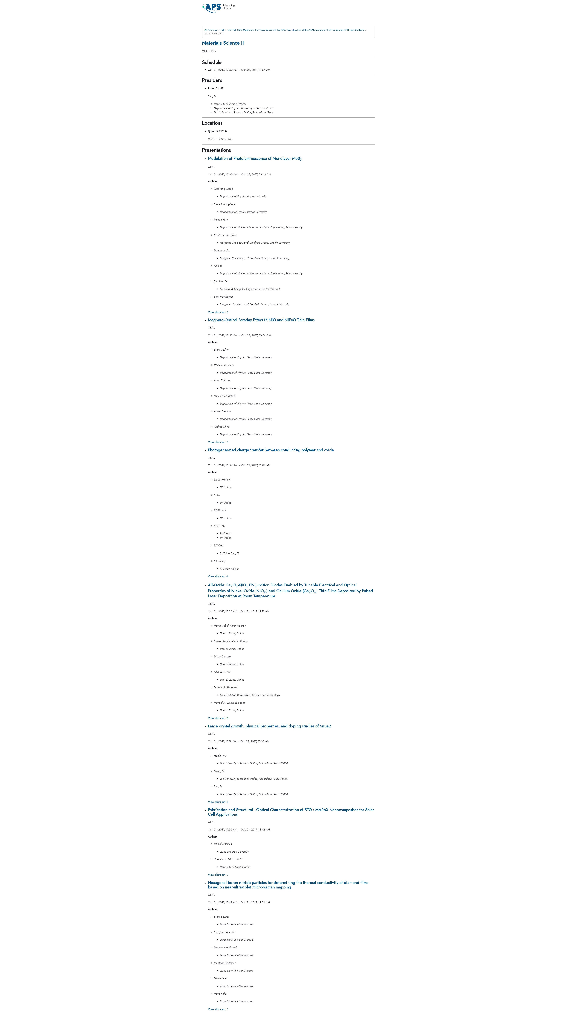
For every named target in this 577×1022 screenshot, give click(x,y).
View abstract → (218, 312)
